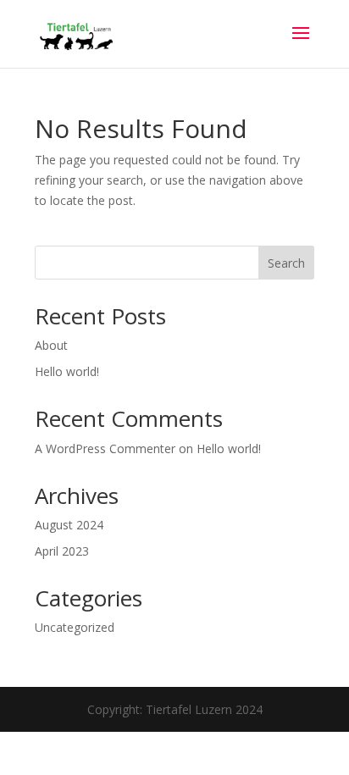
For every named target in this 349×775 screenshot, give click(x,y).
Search (286, 263)
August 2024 (69, 525)
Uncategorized (74, 627)
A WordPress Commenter (105, 448)
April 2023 (62, 551)
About (51, 345)
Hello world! (67, 371)
